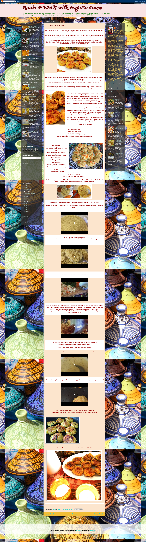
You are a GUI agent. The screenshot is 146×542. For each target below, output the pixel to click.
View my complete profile (114, 83)
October (28, 189)
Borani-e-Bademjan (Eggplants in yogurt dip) (34, 40)
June (27, 191)
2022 (25, 185)
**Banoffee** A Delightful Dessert (119, 127)
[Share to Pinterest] (82, 509)
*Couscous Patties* (55, 25)
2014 (25, 207)
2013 (25, 209)
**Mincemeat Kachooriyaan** (33, 97)
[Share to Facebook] (80, 509)
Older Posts (99, 514)
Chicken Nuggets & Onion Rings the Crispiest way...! (34, 86)
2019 (25, 197)
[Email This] (75, 509)
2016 (25, 203)
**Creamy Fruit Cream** (33, 120)
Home (74, 514)
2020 (25, 187)
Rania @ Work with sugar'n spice (61, 7)
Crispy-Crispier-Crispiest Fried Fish (34, 27)
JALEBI (31, 50)
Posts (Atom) (78, 519)
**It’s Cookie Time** (34, 131)
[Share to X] (78, 509)
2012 (25, 211)
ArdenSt (79, 530)
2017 (25, 201)
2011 (25, 214)
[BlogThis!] (77, 509)
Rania (54, 509)
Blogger (92, 530)
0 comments (67, 509)
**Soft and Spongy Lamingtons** (33, 73)
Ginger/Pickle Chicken (118, 100)
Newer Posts (50, 514)
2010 (25, 216)
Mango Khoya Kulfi (34, 108)
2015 (25, 205)
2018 (25, 199)
